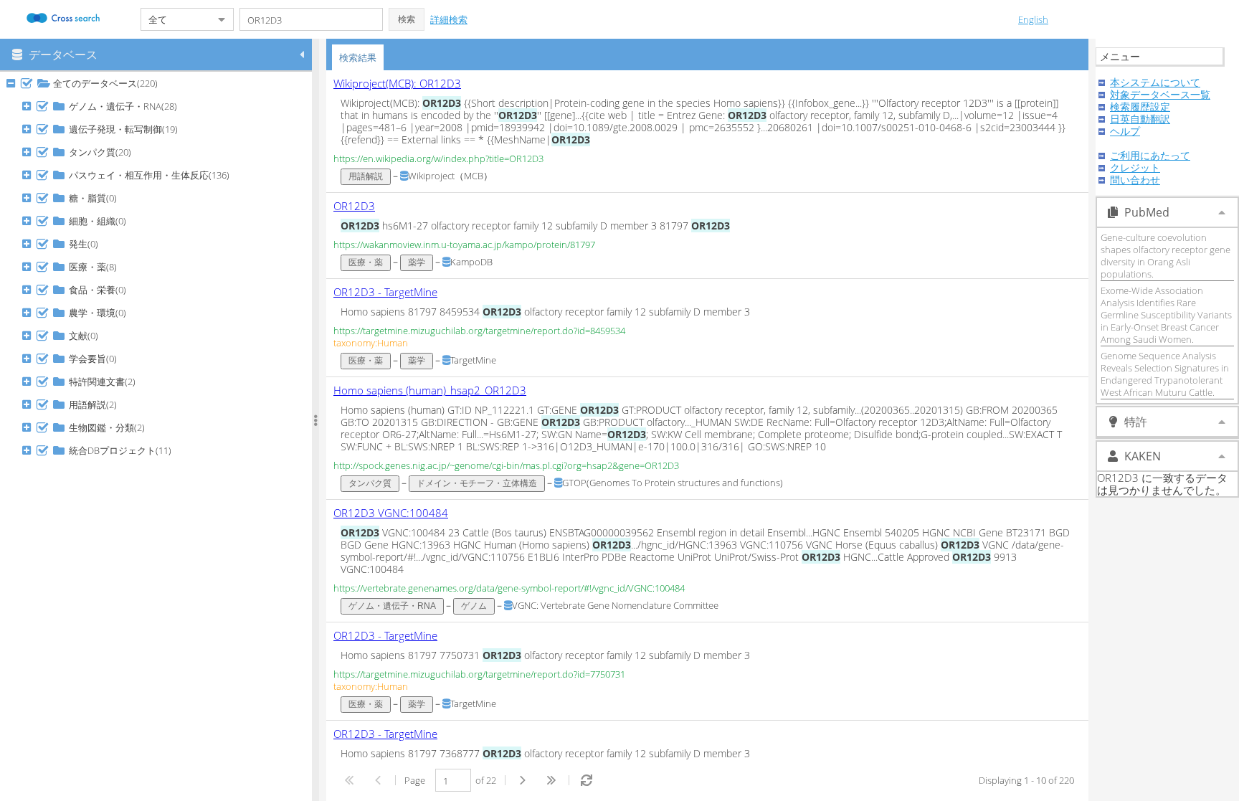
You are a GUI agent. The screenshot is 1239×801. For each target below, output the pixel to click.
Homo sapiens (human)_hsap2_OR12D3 (429, 390)
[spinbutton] (453, 780)
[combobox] (175, 19)
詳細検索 (448, 19)
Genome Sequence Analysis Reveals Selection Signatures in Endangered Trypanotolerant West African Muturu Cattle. (1165, 374)
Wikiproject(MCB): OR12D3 (397, 83)
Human (392, 342)
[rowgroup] (159, 436)
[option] (707, 131)
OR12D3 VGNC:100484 (390, 513)
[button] (406, 19)
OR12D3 (354, 206)
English (1033, 19)
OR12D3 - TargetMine (385, 292)
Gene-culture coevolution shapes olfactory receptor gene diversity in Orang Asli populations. (1165, 255)
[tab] (358, 57)
